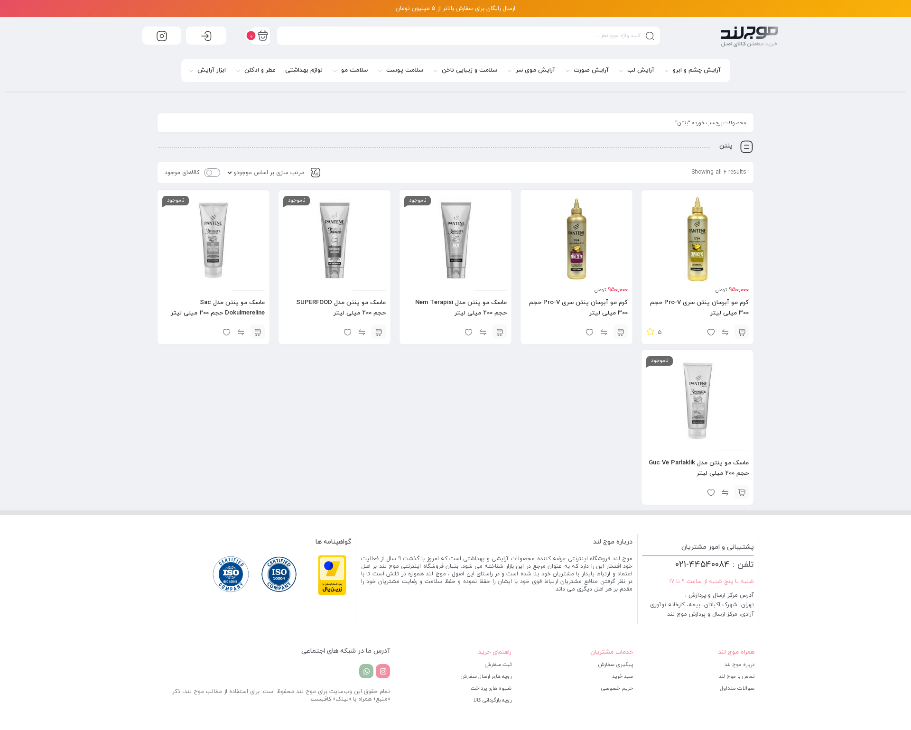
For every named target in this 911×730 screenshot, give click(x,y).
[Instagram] (383, 671)
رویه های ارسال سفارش (485, 676)
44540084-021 (702, 565)
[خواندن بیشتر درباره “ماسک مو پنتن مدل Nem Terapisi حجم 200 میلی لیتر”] (500, 331)
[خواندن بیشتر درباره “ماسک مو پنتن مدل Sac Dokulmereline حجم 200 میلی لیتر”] (258, 331)
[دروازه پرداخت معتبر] (332, 594)
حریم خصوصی (617, 688)
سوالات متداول (737, 688)
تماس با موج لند (736, 676)
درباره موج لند (739, 664)
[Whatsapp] (366, 671)
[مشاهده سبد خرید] (260, 35)
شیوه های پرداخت (491, 688)
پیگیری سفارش (615, 664)
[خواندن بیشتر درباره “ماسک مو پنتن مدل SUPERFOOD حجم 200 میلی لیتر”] (379, 331)
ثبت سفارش (497, 664)
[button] (741, 331)
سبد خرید (622, 676)
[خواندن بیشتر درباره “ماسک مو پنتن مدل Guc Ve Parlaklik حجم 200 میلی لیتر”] (741, 492)
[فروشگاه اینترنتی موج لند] (749, 37)
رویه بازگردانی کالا (492, 700)
